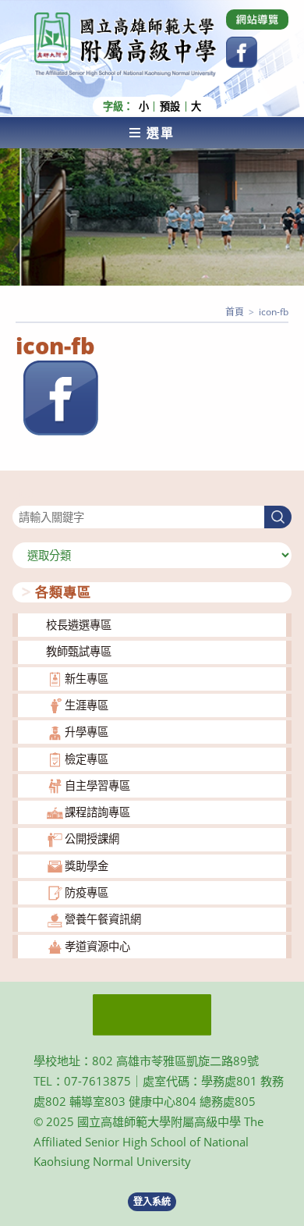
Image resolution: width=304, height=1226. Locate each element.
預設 (170, 106)
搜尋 (23, 496)
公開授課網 (92, 838)
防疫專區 (86, 892)
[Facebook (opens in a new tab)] (241, 52)
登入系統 (152, 1201)
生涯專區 (86, 705)
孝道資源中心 (97, 946)
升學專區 (86, 731)
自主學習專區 (97, 785)
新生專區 (86, 678)
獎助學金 (86, 865)
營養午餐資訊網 (103, 919)
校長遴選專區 (78, 624)
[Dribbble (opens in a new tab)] (257, 19)
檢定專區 (86, 759)
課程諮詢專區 (97, 812)
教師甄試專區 (78, 651)
